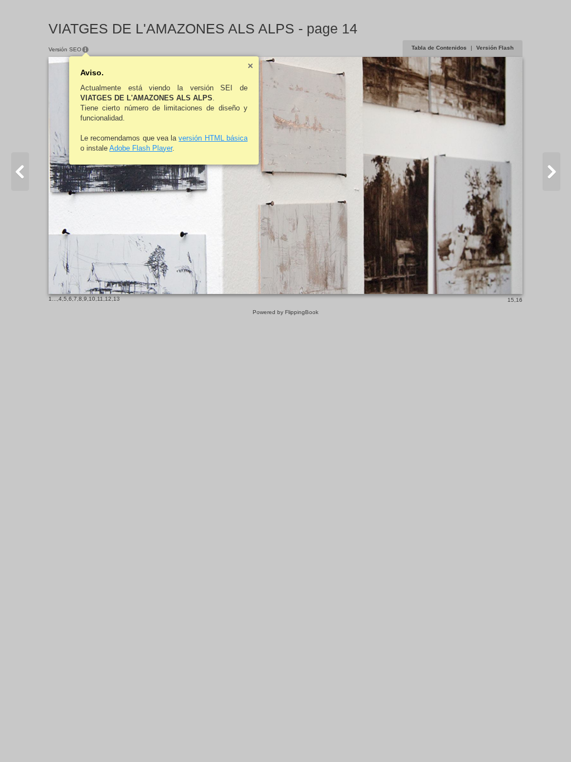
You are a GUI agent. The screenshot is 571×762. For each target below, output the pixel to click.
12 (108, 299)
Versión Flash (495, 48)
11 (100, 299)
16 (519, 300)
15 (510, 300)
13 (116, 299)
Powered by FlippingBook (285, 312)
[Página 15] (551, 171)
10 (92, 299)
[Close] (250, 66)
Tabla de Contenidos (439, 48)
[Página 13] (20, 171)
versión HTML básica (213, 138)
